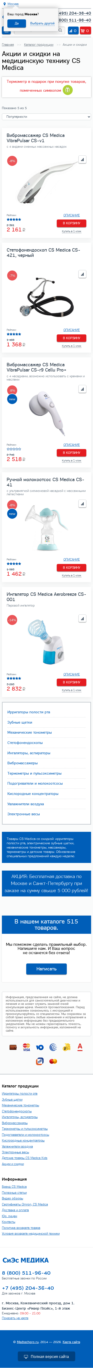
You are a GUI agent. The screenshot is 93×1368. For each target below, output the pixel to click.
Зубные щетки (19, 722)
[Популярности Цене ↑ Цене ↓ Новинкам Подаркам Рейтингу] (46, 116)
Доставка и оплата (15, 1210)
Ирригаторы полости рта (28, 712)
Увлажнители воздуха (25, 804)
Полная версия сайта (50, 1357)
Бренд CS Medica (14, 1187)
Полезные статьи (14, 1193)
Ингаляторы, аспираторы (28, 753)
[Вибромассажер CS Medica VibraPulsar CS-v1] (46, 183)
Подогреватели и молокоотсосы (35, 783)
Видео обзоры (12, 1198)
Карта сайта (71, 1342)
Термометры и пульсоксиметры (34, 773)
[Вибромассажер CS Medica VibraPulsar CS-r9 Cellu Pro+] (46, 413)
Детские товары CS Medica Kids (24, 1158)
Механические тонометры (29, 732)
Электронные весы (23, 814)
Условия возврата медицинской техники (31, 1234)
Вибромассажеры (22, 763)
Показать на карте (15, 1318)
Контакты (8, 1222)
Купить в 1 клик (71, 231)
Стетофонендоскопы (25, 742)
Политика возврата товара (21, 1228)
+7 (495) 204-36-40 (71, 13)
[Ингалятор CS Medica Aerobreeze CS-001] (46, 642)
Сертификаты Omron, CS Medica (25, 1204)
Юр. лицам (9, 1216)
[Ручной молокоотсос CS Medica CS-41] (46, 528)
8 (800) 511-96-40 (72, 20)
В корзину (71, 223)
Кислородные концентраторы (32, 793)
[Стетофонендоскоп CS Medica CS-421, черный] (46, 298)
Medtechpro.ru (27, 1342)
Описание (71, 215)
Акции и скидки (13, 1164)
